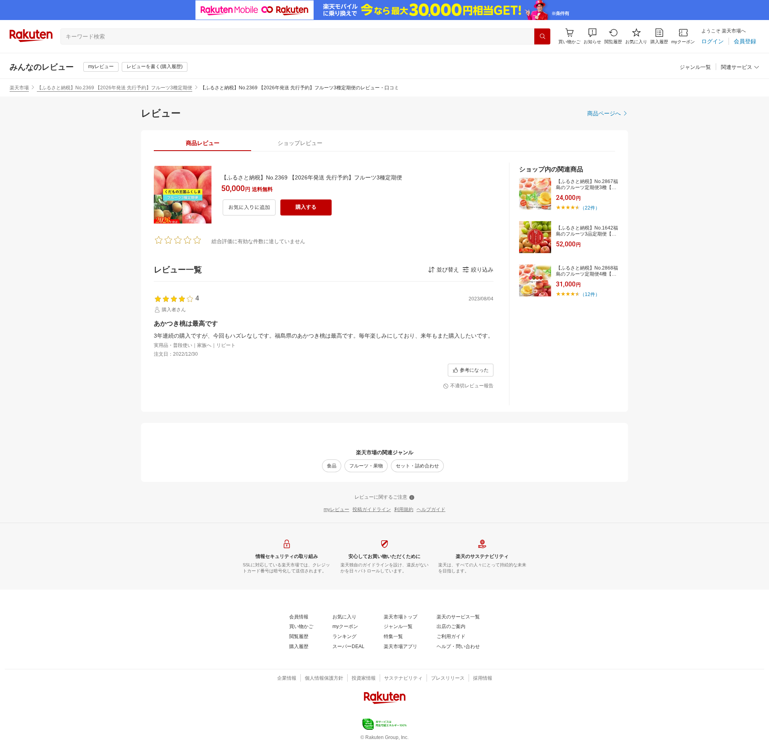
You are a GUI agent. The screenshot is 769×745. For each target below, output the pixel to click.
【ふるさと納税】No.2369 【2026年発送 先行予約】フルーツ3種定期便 (114, 88)
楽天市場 (19, 88)
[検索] (542, 36)
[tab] (202, 143)
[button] (592, 36)
